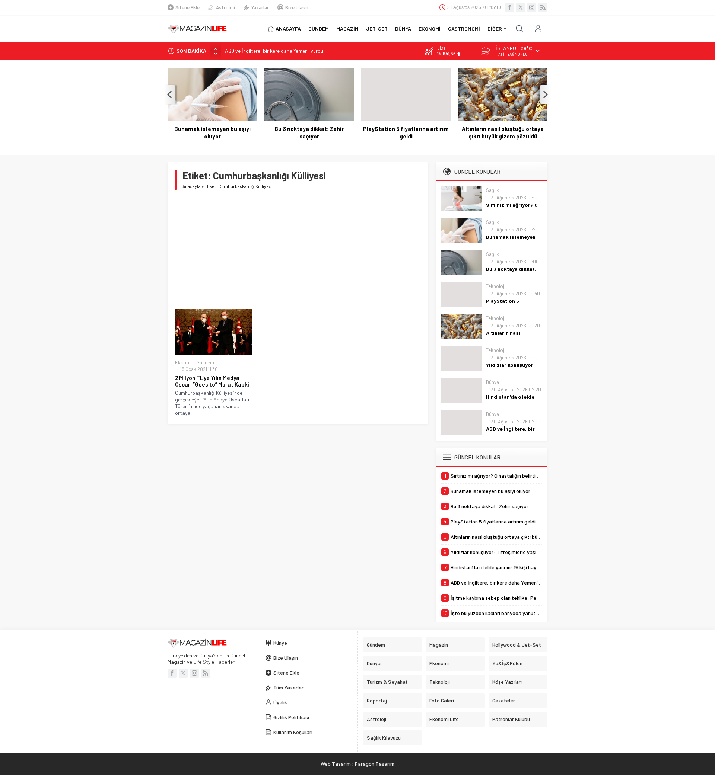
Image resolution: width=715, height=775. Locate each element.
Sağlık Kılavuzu (384, 737)
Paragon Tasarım (374, 763)
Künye (280, 643)
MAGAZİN (347, 28)
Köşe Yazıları (507, 682)
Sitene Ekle (187, 7)
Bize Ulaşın (296, 7)
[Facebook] (509, 7)
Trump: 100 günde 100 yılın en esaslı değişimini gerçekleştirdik (293, 51)
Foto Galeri (441, 700)
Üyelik (280, 702)
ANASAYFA (288, 28)
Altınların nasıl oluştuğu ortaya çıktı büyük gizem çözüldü (503, 132)
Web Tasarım (336, 763)
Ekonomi (184, 362)
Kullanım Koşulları (292, 732)
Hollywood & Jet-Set (516, 644)
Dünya (492, 382)
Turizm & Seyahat (387, 682)
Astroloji (225, 7)
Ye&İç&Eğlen (507, 663)
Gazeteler (503, 700)
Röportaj (377, 700)
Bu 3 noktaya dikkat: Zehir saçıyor (309, 132)
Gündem (205, 362)
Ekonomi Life (444, 719)
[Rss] (542, 7)
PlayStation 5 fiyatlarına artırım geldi (406, 132)
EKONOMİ (430, 28)
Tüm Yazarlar (288, 687)
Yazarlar (260, 7)
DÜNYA (403, 28)
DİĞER (494, 28)
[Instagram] (531, 7)
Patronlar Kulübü (511, 719)
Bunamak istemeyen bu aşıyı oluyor (212, 132)
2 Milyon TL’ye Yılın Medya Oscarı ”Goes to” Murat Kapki (212, 381)
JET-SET (377, 28)
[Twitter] (520, 7)
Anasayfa (191, 186)
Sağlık (492, 190)
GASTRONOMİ (464, 28)
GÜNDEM (318, 28)
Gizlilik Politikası (291, 717)
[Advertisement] (298, 250)
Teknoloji (495, 286)
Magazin (438, 644)
